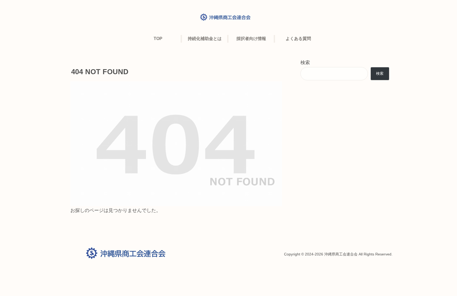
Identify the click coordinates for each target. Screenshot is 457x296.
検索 (305, 62)
